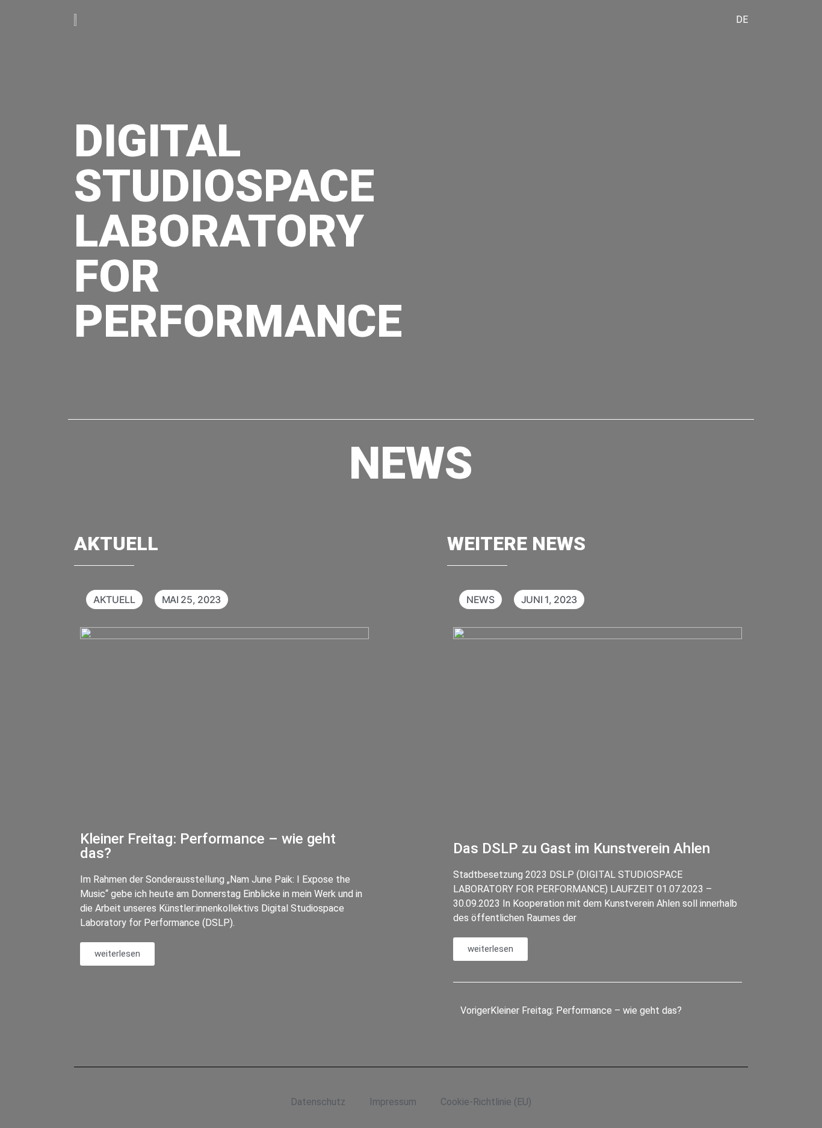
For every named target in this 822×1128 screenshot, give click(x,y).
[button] (453, 796)
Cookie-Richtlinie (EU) (485, 1102)
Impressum (392, 1102)
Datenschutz (318, 1102)
